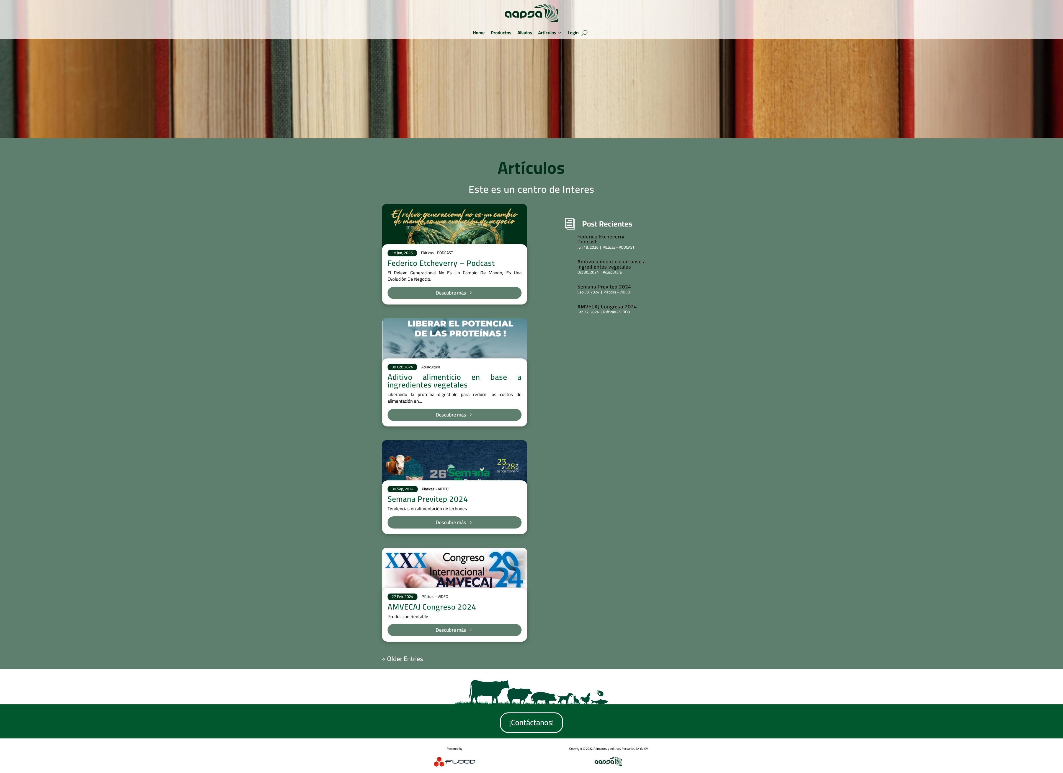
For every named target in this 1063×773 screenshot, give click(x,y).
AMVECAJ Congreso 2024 (432, 607)
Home (479, 32)
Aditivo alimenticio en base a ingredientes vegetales (455, 381)
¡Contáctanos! (531, 722)
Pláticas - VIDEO (435, 489)
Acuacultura (430, 367)
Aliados (524, 32)
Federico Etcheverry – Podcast (441, 263)
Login (573, 32)
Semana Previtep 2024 (428, 499)
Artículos (547, 32)
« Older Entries (402, 658)
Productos (501, 32)
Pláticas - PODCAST (437, 252)
